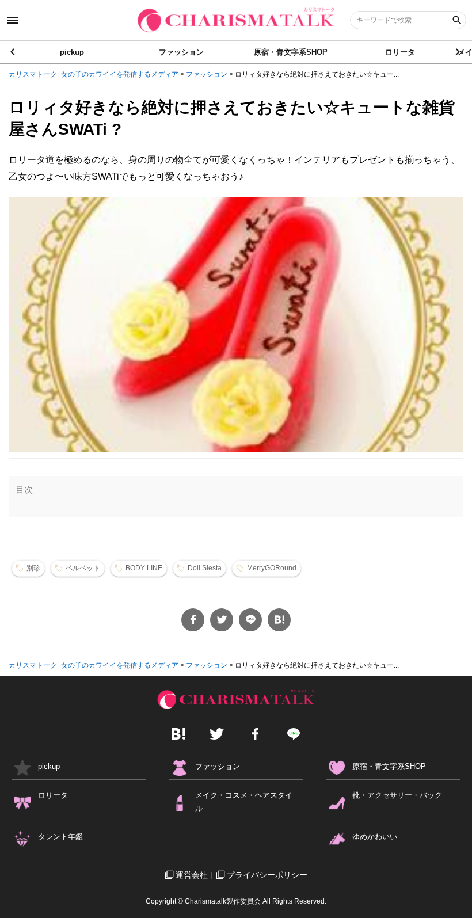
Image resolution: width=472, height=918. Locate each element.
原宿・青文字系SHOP (291, 52)
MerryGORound (271, 568)
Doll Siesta (205, 568)
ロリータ (400, 52)
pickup (72, 52)
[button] (458, 52)
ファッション (181, 52)
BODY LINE (143, 568)
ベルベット (83, 568)
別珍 (33, 568)
